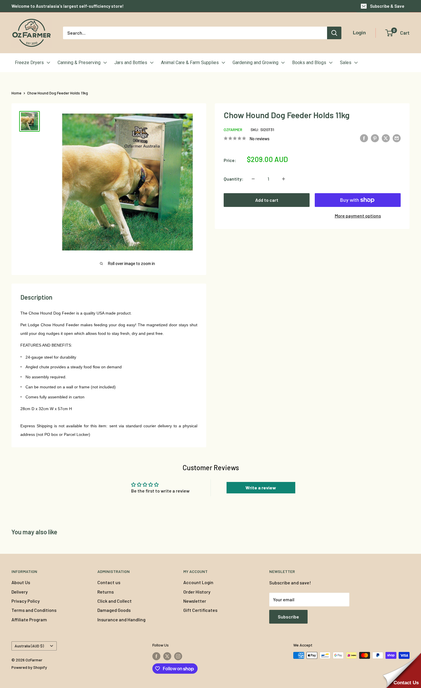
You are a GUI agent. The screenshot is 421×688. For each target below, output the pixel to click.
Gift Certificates (200, 610)
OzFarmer (233, 129)
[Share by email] (397, 137)
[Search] (334, 33)
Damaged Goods (114, 610)
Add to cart (266, 200)
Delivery (19, 591)
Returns (105, 591)
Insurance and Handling (121, 619)
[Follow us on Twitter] (167, 656)
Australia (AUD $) (29, 645)
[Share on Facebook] (364, 137)
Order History (196, 591)
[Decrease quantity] (253, 179)
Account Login (198, 582)
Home (16, 92)
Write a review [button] (260, 487)
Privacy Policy (25, 601)
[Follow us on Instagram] (178, 656)
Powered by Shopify (29, 667)
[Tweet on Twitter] (386, 137)
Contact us (108, 582)
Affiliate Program (29, 619)
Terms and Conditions (33, 610)
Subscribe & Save (387, 6)
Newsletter (194, 601)
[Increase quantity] (284, 179)
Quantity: (233, 178)
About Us (20, 582)
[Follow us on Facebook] (156, 656)
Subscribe (288, 616)
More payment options (358, 215)
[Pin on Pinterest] (375, 137)
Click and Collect (114, 601)
